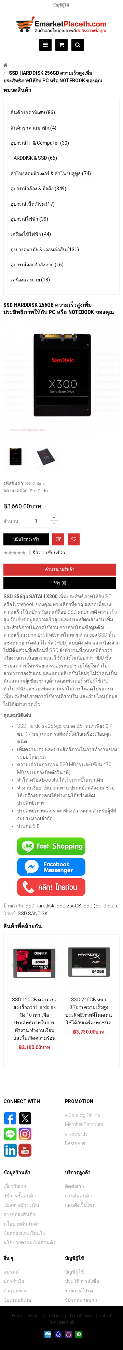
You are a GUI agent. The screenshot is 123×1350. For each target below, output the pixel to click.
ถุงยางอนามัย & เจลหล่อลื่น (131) (45, 249)
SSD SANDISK (33, 913)
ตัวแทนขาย (15, 1290)
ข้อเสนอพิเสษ (17, 1300)
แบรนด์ (11, 1272)
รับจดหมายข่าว (81, 1300)
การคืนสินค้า (78, 1195)
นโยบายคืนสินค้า (21, 1224)
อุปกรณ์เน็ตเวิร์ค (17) (33, 204)
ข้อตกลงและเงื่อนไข (24, 1233)
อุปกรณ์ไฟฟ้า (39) (29, 219)
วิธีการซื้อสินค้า (19, 1195)
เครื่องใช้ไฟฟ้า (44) (31, 234)
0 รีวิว (35, 552)
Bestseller (75, 1143)
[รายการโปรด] (74, 539)
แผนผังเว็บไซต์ (80, 1205)
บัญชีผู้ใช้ (61, 5)
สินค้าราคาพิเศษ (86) (33, 112)
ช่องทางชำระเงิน (21, 1205)
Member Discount (84, 1124)
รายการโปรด (79, 1290)
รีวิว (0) (60, 583)
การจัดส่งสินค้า (19, 1214)
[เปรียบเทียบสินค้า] (58, 539)
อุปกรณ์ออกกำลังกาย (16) (37, 264)
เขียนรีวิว (55, 552)
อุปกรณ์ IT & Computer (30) (40, 143)
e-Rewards (76, 1134)
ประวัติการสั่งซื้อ (82, 1281)
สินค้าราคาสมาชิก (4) (33, 128)
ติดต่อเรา (74, 1186)
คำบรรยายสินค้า (59, 569)
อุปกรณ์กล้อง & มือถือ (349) (38, 188)
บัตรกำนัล (13, 1281)
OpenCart (41, 1315)
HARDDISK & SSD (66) (34, 158)
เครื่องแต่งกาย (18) (30, 279)
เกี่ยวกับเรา (14, 1186)
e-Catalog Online (82, 1115)
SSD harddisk (39, 905)
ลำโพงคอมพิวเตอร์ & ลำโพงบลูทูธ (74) (51, 173)
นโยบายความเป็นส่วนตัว (29, 1242)
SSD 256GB (68, 905)
